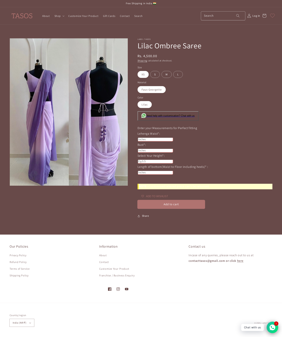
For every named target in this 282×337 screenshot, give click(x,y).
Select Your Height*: (151, 156)
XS (143, 74)
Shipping (142, 60)
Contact (104, 262)
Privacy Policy (18, 255)
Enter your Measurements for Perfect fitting (167, 128)
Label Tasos (267, 323)
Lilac (145, 104)
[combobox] (223, 16)
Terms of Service (20, 268)
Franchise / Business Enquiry (117, 275)
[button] (59, 16)
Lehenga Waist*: (149, 134)
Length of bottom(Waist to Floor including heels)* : (173, 167)
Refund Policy (18, 262)
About (103, 255)
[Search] (235, 16)
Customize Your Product (114, 268)
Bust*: (142, 145)
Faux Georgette (152, 89)
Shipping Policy (19, 275)
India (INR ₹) (19, 322)
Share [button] (145, 216)
